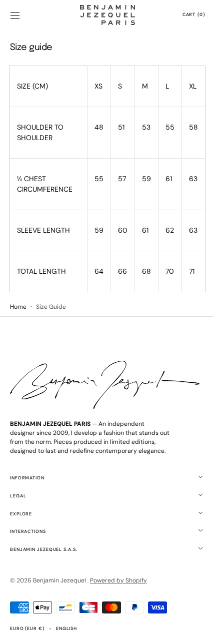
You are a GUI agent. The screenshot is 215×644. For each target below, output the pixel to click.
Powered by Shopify (118, 580)
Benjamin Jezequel (60, 580)
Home (18, 307)
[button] (15, 15)
